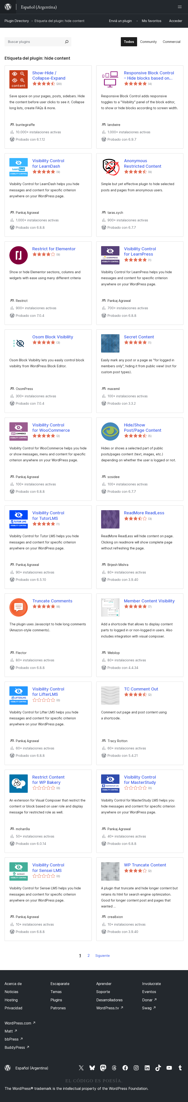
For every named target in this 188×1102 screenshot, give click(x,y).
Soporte (103, 991)
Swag (149, 1008)
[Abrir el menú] (180, 7)
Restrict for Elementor (54, 248)
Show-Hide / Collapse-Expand (48, 75)
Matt (11, 1031)
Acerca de (13, 983)
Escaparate (59, 983)
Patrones (58, 1008)
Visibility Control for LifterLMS (48, 692)
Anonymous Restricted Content (142, 163)
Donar (149, 1000)
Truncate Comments (52, 600)
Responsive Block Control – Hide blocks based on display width (149, 75)
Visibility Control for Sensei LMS (48, 868)
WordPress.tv (110, 1008)
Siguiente (102, 955)
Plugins (56, 1000)
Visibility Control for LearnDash (48, 163)
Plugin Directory (17, 21)
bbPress (14, 1039)
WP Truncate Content (145, 865)
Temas (56, 991)
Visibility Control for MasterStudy (140, 780)
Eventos (149, 991)
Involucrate (151, 983)
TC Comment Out (141, 689)
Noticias (11, 991)
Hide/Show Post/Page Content (142, 428)
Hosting (11, 1000)
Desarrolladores (109, 1000)
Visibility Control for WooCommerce (51, 428)
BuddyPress (17, 1047)
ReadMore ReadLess (144, 512)
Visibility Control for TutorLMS (48, 515)
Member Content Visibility (149, 600)
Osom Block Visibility (52, 336)
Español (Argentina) (31, 1068)
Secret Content (139, 336)
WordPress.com (20, 1023)
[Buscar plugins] (66, 41)
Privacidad (13, 1008)
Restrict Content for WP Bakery (48, 780)
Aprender (103, 983)
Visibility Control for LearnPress (140, 251)
